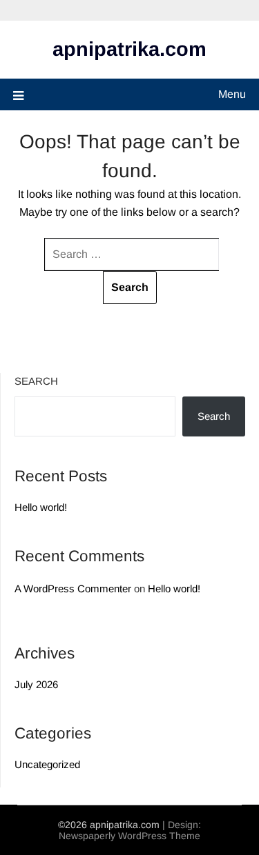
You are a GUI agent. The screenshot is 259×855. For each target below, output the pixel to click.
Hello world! (41, 507)
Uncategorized (47, 764)
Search (36, 381)
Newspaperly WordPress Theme (129, 835)
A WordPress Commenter (73, 588)
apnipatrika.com (129, 49)
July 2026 (36, 684)
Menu (232, 94)
